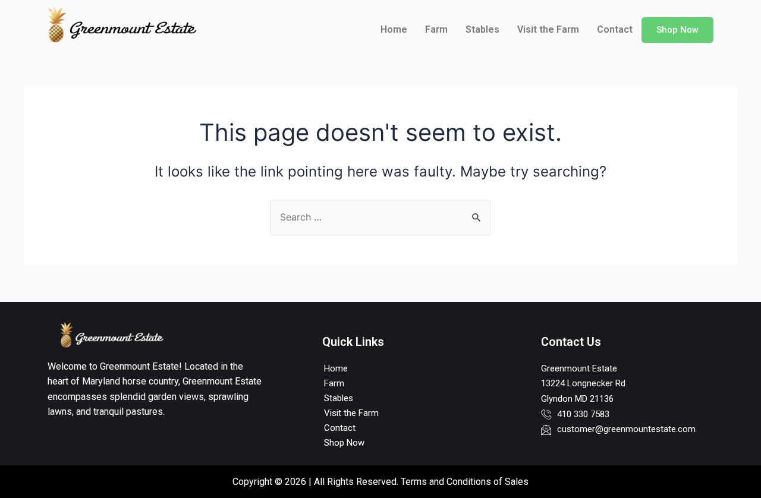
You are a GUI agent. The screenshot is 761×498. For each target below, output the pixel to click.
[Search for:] (380, 217)
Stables (482, 29)
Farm (436, 29)
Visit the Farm (548, 29)
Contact (615, 29)
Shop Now (677, 29)
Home (393, 29)
